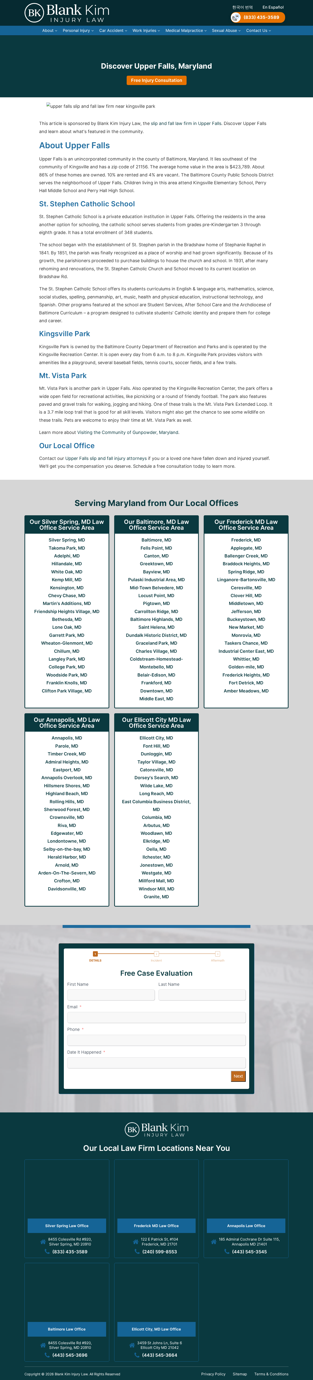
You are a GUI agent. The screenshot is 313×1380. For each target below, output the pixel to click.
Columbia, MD (156, 817)
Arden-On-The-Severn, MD (67, 872)
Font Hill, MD (156, 746)
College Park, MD (67, 666)
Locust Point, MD (156, 595)
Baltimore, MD (156, 539)
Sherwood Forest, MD (67, 809)
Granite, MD (156, 896)
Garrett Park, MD (66, 635)
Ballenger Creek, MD (246, 555)
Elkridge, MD (156, 841)
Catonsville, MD (156, 769)
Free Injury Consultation (156, 80)
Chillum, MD (66, 651)
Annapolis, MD (67, 737)
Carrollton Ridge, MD (156, 611)
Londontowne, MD (66, 841)
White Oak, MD (66, 571)
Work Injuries (144, 30)
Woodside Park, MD (66, 675)
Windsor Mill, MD (156, 888)
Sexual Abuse (224, 30)
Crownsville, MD (67, 817)
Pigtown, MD (156, 603)
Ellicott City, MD (156, 737)
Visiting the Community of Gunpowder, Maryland (127, 432)
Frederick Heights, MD (246, 675)
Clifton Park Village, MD (67, 690)
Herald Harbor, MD (67, 857)
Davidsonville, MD (67, 888)
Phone (73, 1029)
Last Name (168, 984)
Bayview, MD (156, 571)
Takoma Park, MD (67, 548)
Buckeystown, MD (246, 619)
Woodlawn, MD (156, 833)
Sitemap (240, 1374)
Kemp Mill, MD (67, 579)
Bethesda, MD (67, 619)
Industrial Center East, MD (246, 651)
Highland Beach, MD (67, 793)
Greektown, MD (156, 563)
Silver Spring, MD (67, 539)
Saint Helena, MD (156, 627)
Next (238, 1076)
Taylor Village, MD (156, 761)
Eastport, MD (67, 769)
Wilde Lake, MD (156, 785)
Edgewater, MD (67, 833)
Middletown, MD (246, 603)
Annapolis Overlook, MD (66, 777)
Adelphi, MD (67, 555)
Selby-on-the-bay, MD (66, 849)
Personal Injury (76, 30)
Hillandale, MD (67, 563)
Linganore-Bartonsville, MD (246, 579)
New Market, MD (246, 627)
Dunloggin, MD (156, 753)
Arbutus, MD (156, 825)
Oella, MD (156, 849)
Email (72, 1006)
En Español (273, 7)
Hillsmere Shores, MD (67, 785)
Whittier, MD (246, 659)
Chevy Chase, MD (66, 595)
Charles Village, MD (156, 651)
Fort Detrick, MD (246, 682)
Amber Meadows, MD (246, 690)
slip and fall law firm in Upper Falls (186, 123)
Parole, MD (66, 746)
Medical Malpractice (184, 30)
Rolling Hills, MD (67, 801)
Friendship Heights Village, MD (67, 611)
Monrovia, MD (246, 635)
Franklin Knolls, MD (66, 682)
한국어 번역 (242, 7)
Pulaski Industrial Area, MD (156, 579)
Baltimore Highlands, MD (156, 619)
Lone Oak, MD (66, 627)
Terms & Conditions (271, 1374)
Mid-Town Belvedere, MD (156, 587)
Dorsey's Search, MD (156, 777)
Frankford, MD (156, 682)
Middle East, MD (156, 698)
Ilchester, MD (156, 857)
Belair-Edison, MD (156, 675)
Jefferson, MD (246, 611)
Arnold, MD (66, 865)
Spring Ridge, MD (246, 571)
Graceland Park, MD (156, 643)
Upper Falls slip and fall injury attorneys (106, 458)
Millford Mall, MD (156, 880)
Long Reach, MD (156, 793)
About (48, 30)
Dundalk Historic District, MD (156, 635)
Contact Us (256, 30)
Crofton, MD (67, 880)
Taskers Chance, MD (246, 643)
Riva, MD (67, 825)
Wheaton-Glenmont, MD (67, 643)
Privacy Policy (213, 1374)
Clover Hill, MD (246, 595)
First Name (78, 984)
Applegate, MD (246, 548)
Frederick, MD (246, 539)
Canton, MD (156, 555)
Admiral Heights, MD (67, 761)
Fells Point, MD (156, 548)
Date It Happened (84, 1052)
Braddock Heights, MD (246, 563)
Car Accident (111, 30)
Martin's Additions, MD (67, 603)
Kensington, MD (67, 587)
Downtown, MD (156, 690)
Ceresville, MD (246, 587)
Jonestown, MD (156, 865)
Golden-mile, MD (246, 666)
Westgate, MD (156, 872)
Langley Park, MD (67, 659)
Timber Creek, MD (67, 753)
